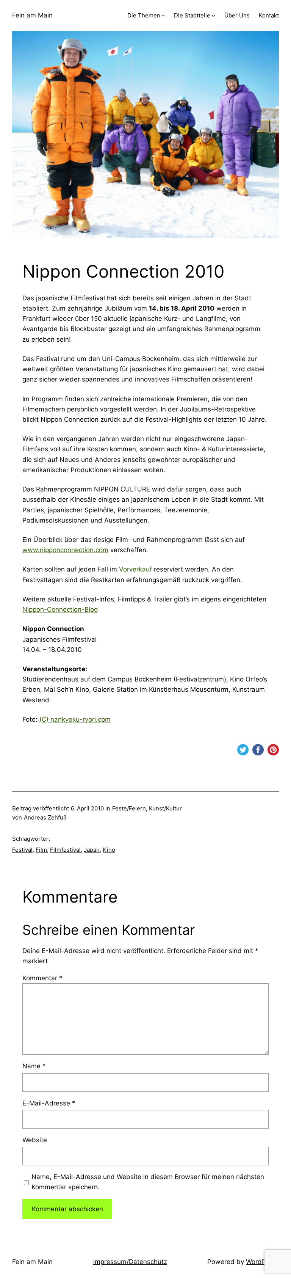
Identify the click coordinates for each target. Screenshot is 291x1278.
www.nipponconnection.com (65, 550)
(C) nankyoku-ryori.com (75, 719)
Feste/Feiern (129, 808)
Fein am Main (32, 15)
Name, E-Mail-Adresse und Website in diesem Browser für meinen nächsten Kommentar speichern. (147, 1182)
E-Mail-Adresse (48, 1103)
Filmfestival (65, 849)
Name (34, 1066)
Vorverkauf (135, 569)
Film (41, 849)
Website (34, 1140)
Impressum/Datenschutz (130, 1261)
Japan (92, 849)
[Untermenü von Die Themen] (163, 15)
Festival (22, 849)
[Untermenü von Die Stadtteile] (213, 15)
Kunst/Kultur (165, 808)
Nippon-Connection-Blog (60, 609)
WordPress (262, 1261)
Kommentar (42, 978)
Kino (109, 849)
